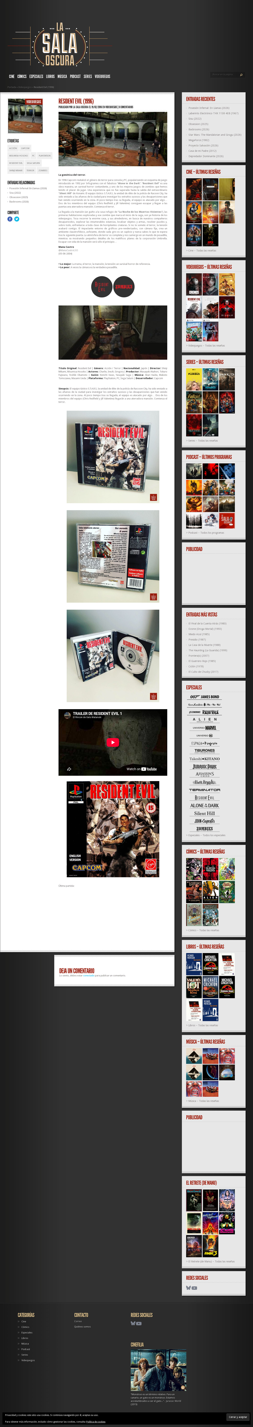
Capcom (25, 148)
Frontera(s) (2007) (199, 655)
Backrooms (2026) (19, 201)
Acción (13, 148)
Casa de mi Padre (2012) (203, 150)
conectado (88, 975)
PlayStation (45, 156)
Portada (12, 87)
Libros (50, 76)
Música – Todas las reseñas (203, 1101)
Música (62, 76)
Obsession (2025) (18, 197)
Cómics (21, 76)
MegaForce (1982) (199, 140)
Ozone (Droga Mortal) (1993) (205, 628)
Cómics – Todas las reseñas (203, 930)
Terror (30, 170)
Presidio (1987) (197, 639)
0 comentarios (126, 107)
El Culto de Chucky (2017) (203, 671)
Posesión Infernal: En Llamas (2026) (28, 188)
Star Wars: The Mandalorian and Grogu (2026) (215, 134)
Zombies (43, 170)
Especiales (36, 76)
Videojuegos (102, 76)
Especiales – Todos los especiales (206, 835)
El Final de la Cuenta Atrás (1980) (208, 623)
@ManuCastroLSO (68, 250)
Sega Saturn (33, 163)
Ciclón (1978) (196, 666)
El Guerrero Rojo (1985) (202, 661)
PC (33, 156)
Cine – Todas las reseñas (202, 250)
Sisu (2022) (15, 192)
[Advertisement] (113, 920)
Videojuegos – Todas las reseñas (206, 345)
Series (88, 76)
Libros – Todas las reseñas (203, 1025)
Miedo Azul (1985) (199, 634)
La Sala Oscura (80, 107)
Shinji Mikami (15, 170)
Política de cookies (95, 1422)
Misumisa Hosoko (18, 156)
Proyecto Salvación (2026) (203, 145)
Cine (11, 76)
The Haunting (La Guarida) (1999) (208, 650)
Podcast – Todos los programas (206, 532)
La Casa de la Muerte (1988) (205, 645)
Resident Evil (16, 163)
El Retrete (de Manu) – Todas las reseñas (211, 1261)
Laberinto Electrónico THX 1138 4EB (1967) (214, 113)
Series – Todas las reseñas (203, 440)
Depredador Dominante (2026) (206, 156)
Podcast (75, 76)
